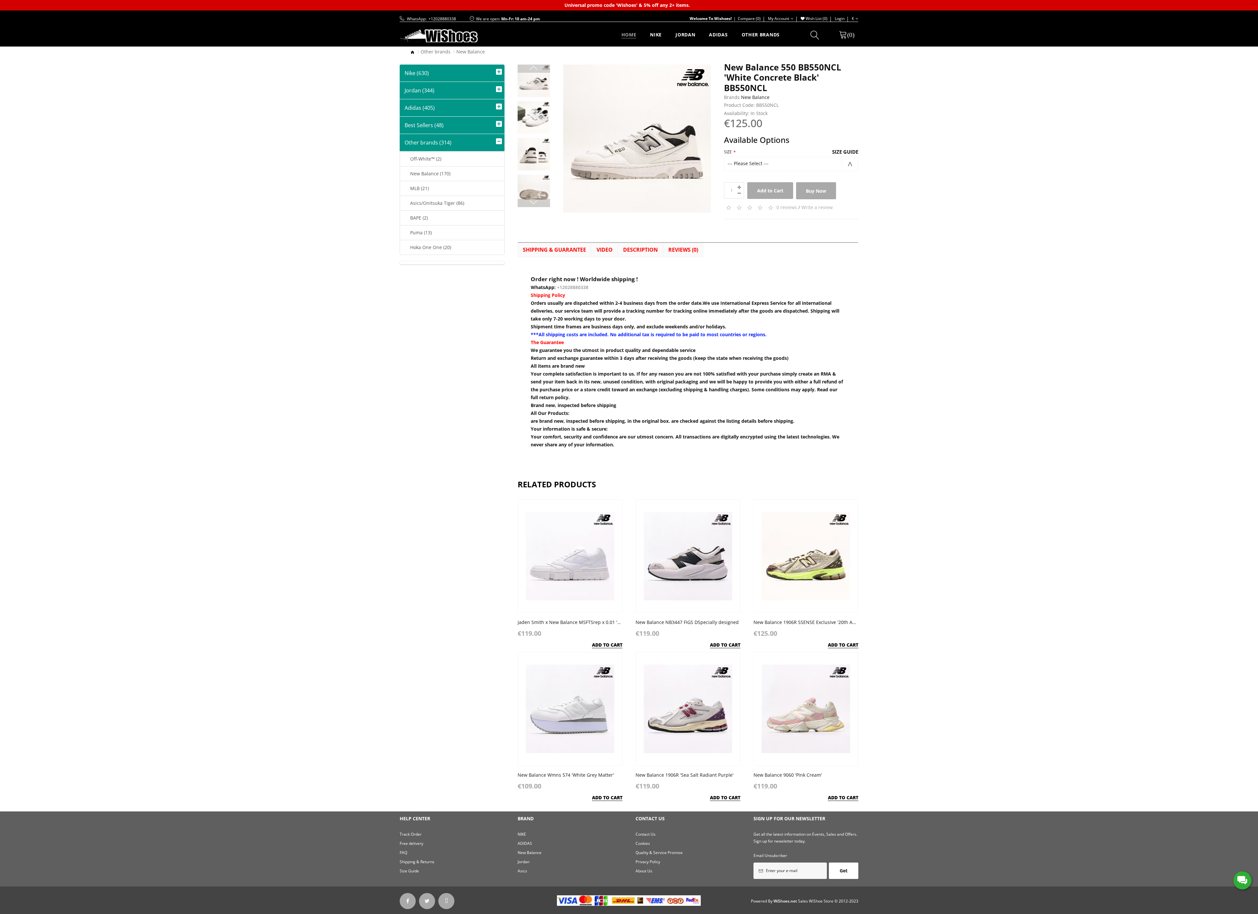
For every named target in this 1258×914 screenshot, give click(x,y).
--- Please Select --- (748, 163)
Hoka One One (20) (428, 247)
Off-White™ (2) (423, 159)
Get (844, 870)
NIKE (522, 834)
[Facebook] (408, 901)
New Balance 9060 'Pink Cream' (787, 775)
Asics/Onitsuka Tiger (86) (434, 203)
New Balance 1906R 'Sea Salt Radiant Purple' (685, 775)
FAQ (403, 852)
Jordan (523, 862)
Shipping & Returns (417, 862)
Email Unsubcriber (770, 855)
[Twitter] (427, 901)
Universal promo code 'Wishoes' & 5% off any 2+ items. (627, 5)
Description (640, 249)
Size (728, 152)
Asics (522, 871)
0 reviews (786, 207)
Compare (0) (746, 18)
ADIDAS (525, 843)
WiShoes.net (785, 901)
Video (605, 249)
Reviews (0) (683, 249)
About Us (644, 871)
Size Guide (845, 151)
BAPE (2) (416, 218)
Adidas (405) (420, 107)
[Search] (814, 36)
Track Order (411, 834)
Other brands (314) (428, 142)
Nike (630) (417, 73)
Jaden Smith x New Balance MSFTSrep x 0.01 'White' (574, 622)
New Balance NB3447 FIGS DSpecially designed (687, 622)
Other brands (435, 52)
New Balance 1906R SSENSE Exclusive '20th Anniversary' (815, 622)
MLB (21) (417, 188)
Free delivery (411, 843)
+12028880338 (572, 287)
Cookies (643, 843)
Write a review (817, 207)
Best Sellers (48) (424, 125)
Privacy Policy (648, 862)
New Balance (470, 52)
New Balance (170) (427, 173)
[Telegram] (446, 901)
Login (840, 18)
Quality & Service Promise (659, 852)
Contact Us (646, 834)
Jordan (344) (419, 90)
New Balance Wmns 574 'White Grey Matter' (566, 775)
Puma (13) (418, 232)
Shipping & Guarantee (554, 249)
